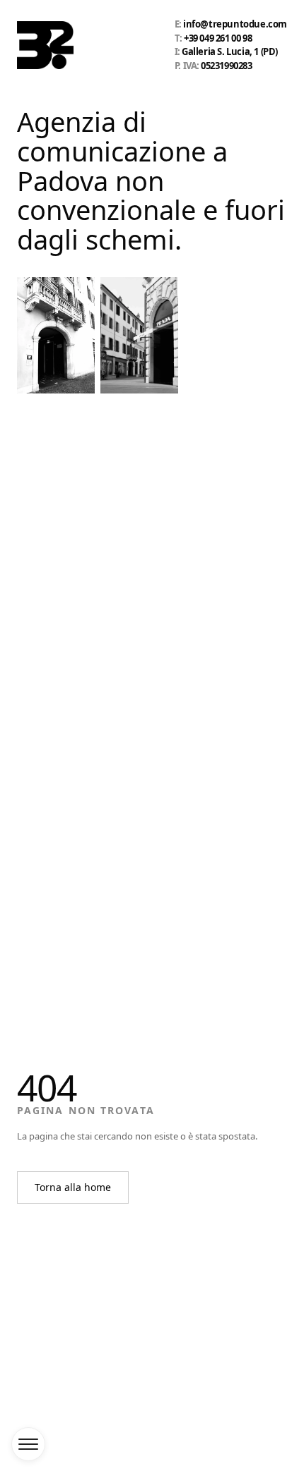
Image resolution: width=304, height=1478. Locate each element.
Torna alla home (73, 1187)
